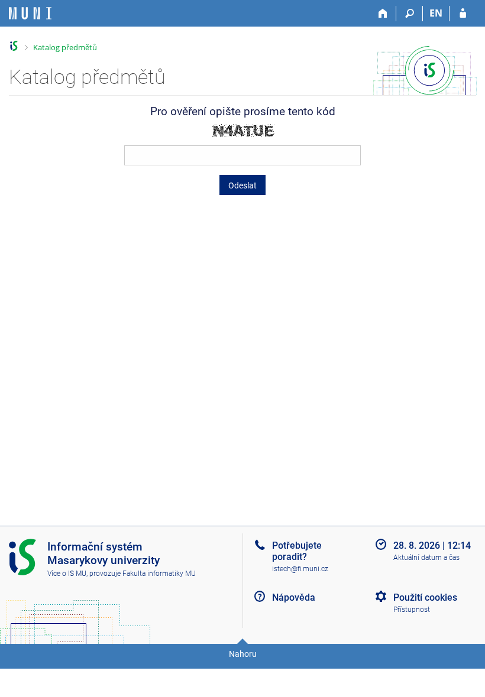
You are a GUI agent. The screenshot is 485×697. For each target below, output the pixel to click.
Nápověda (293, 597)
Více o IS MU (66, 573)
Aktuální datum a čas (426, 557)
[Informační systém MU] (14, 46)
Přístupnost (411, 609)
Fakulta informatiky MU (159, 573)
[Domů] (383, 13)
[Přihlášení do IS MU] (463, 13)
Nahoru (243, 654)
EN (435, 12)
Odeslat (242, 185)
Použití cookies (425, 597)
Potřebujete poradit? (297, 551)
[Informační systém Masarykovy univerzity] (30, 13)
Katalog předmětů (65, 47)
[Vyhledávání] (409, 13)
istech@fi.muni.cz (300, 569)
